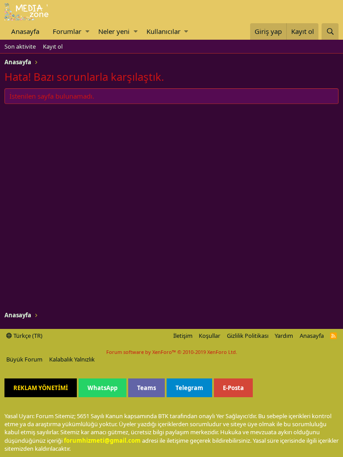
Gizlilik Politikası (247, 336)
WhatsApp (102, 388)
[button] (87, 31)
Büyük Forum (24, 359)
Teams (146, 388)
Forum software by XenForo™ (171, 352)
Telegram (189, 388)
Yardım (284, 336)
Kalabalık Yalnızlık (72, 359)
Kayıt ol (53, 46)
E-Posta (233, 388)
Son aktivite (20, 46)
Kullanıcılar (163, 31)
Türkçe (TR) (27, 336)
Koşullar (209, 336)
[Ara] (330, 31)
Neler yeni (114, 31)
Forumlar (67, 31)
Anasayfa (25, 31)
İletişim (182, 336)
